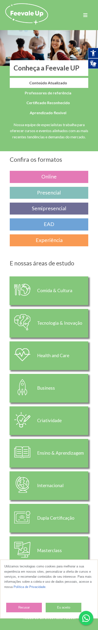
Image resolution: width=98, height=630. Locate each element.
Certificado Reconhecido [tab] (48, 102)
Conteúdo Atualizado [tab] (48, 83)
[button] (86, 618)
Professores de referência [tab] (48, 93)
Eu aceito (63, 607)
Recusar (24, 607)
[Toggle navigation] (85, 15)
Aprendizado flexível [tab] (48, 112)
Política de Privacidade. (30, 587)
